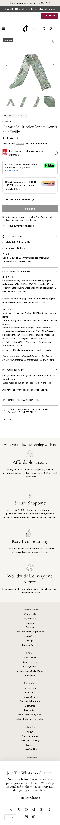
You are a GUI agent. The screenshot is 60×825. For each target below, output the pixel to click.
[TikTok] (33, 816)
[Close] (54, 766)
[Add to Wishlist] (54, 41)
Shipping (20, 143)
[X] (18, 809)
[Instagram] (26, 809)
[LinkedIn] (26, 816)
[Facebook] (11, 809)
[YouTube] (41, 809)
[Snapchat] (48, 809)
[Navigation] (3, 28)
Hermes (6, 121)
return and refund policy (25, 220)
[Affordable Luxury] (30, 468)
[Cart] (56, 28)
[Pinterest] (33, 809)
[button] (6, 65)
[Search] (44, 28)
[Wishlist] (50, 28)
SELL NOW (49, 16)
